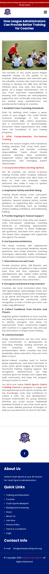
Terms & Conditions (16, 528)
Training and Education (17, 495)
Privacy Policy (12, 524)
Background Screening (17, 507)
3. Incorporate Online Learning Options (23, 167)
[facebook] (24, 453)
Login (8, 533)
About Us (10, 516)
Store (9, 512)
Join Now (10, 520)
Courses (10, 499)
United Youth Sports (32, 557)
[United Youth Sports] (7, 12)
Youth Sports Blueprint (17, 503)
